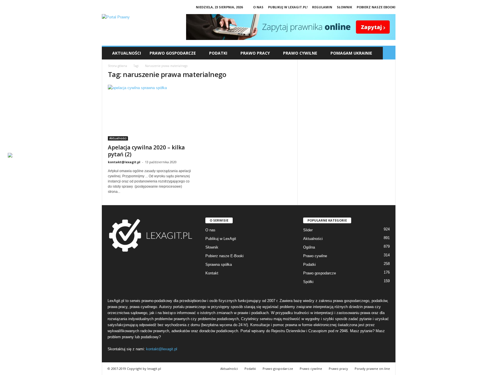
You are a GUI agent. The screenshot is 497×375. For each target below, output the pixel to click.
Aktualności (126, 53)
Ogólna (309, 247)
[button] (389, 53)
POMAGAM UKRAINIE (351, 53)
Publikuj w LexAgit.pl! (287, 7)
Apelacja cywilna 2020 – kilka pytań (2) (146, 151)
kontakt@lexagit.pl (124, 162)
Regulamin (322, 7)
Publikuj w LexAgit (220, 238)
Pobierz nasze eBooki (376, 7)
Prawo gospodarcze (319, 273)
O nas (258, 7)
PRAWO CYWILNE (300, 53)
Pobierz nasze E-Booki (224, 256)
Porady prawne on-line (372, 368)
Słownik (344, 7)
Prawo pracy (338, 368)
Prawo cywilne (315, 256)
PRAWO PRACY (255, 53)
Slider (308, 230)
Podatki (309, 264)
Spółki (308, 282)
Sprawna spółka (218, 264)
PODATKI (218, 53)
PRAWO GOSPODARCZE (173, 53)
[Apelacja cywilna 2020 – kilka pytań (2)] (151, 113)
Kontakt (211, 273)
